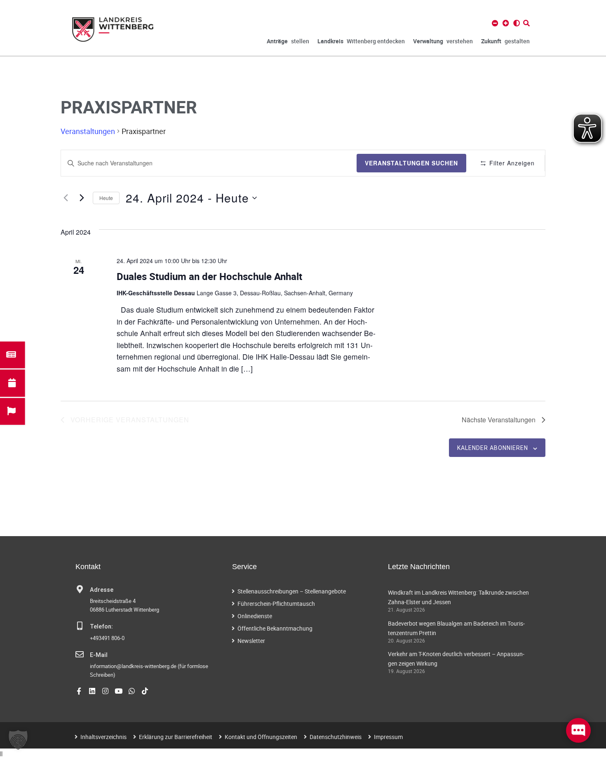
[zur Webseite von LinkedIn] (92, 690)
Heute (106, 197)
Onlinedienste (254, 616)
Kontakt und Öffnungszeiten (261, 737)
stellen (288, 41)
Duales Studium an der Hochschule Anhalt (209, 276)
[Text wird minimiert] (495, 23)
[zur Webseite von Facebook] (78, 690)
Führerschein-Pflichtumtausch (276, 603)
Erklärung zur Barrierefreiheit (175, 737)
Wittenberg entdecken (361, 41)
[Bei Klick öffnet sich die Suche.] (526, 23)
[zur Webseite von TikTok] (144, 690)
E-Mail (99, 655)
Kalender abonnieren (492, 448)
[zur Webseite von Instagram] (105, 690)
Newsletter (251, 641)
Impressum (388, 737)
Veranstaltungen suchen (411, 163)
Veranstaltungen (88, 131)
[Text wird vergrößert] (506, 23)
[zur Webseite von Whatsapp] (131, 690)
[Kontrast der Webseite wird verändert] (516, 23)
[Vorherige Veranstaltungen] (65, 198)
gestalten (505, 41)
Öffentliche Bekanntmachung (274, 628)
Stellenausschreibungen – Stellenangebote (291, 591)
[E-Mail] (79, 654)
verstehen (443, 41)
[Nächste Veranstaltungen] (82, 198)
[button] (18, 740)
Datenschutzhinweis (336, 737)
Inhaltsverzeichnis (103, 737)
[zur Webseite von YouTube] (118, 690)
